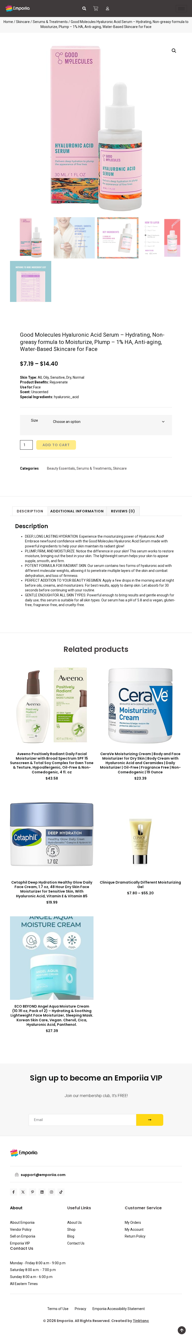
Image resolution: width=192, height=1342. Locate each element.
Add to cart (56, 444)
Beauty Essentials (61, 468)
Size (34, 420)
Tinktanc (141, 1320)
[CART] (96, 8)
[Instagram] (51, 1192)
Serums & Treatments (50, 22)
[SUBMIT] (149, 1120)
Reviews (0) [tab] (123, 511)
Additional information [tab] (77, 511)
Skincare (23, 22)
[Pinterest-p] (32, 1192)
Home (8, 22)
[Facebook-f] (13, 1192)
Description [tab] (30, 511)
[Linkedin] (42, 1192)
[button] (84, 8)
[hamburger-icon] (181, 8)
